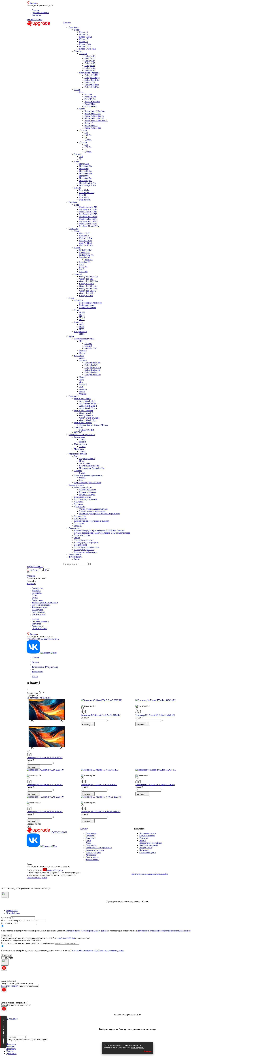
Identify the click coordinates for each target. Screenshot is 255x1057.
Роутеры (78, 526)
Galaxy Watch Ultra (87, 420)
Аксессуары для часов (84, 549)
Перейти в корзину (9, 986)
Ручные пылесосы (87, 492)
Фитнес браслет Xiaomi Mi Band (93, 425)
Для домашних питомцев (85, 499)
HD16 (82, 317)
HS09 (81, 329)
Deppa (82, 391)
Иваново (10, 1046)
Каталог (67, 23)
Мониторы (79, 449)
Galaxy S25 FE (91, 75)
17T (86, 145)
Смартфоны (74, 27)
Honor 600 (83, 176)
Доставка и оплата (40, 12)
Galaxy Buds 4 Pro (93, 375)
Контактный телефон (10, 920)
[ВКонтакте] (34, 653)
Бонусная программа (148, 845)
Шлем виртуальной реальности (88, 475)
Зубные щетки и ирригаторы (92, 511)
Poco (81, 92)
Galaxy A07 (90, 56)
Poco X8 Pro (90, 99)
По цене (46, 698)
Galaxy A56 (90, 68)
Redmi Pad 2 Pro (86, 255)
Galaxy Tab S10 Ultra (88, 281)
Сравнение (37, 626)
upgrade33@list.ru (34, 19)
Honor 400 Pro (85, 171)
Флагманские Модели (89, 73)
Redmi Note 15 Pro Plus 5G (96, 121)
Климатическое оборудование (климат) (91, 521)
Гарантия (143, 838)
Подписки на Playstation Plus (92, 468)
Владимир (11, 1044)
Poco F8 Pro (90, 104)
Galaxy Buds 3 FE (92, 370)
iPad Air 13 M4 (85, 240)
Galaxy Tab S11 (86, 279)
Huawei (77, 188)
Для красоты (79, 506)
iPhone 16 (83, 34)
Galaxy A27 (90, 61)
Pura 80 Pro (84, 197)
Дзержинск (11, 1053)
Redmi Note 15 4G (93, 113)
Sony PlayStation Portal (89, 466)
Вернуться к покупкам (29, 986)
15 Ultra (88, 140)
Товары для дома (76, 485)
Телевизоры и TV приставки (82, 434)
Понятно (147, 1051)
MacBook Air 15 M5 (88, 214)
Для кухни (79, 504)
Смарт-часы (74, 396)
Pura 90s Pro (84, 190)
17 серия (83, 142)
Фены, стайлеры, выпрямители (93, 509)
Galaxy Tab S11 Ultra (88, 276)
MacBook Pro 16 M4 (88, 219)
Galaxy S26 (90, 82)
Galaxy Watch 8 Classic (89, 418)
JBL (81, 341)
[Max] (54, 653)
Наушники (79, 355)
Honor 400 (83, 168)
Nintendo (78, 470)
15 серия (83, 130)
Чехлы (77, 537)
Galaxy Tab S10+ (86, 283)
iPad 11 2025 (84, 233)
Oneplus (77, 154)
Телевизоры (79, 437)
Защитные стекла (82, 535)
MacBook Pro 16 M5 (88, 224)
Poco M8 (88, 94)
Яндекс (82, 353)
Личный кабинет (39, 628)
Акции (142, 840)
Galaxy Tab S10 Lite (88, 286)
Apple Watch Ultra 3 (88, 408)
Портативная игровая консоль (87, 482)
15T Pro (88, 135)
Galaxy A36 (90, 63)
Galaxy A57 (90, 70)
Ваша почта (6, 923)
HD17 (82, 319)
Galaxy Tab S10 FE (87, 291)
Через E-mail (12, 910)
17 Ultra (88, 152)
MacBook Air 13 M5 (88, 212)
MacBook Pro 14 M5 (88, 221)
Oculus (82, 478)
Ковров (33, 3)
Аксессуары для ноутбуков (86, 542)
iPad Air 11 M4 (85, 238)
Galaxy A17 (90, 58)
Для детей (78, 502)
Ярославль (11, 1049)
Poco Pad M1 (85, 257)
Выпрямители (80, 331)
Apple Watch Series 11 (88, 403)
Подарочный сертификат (150, 843)
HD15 (82, 315)
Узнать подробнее (137, 1048)
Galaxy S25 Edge (92, 77)
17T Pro (88, 147)
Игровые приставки (78, 454)
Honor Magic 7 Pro (87, 183)
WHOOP (78, 432)
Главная (35, 10)
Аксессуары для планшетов (86, 547)
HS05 (81, 324)
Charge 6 (88, 346)
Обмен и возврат (147, 836)
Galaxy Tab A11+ (86, 293)
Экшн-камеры (75, 554)
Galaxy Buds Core (92, 363)
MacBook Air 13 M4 (88, 207)
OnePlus (82, 394)
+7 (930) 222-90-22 (35, 566)
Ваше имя (5, 918)
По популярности (35, 698)
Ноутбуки (73, 202)
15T (86, 133)
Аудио (71, 336)
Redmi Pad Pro (85, 250)
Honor (76, 161)
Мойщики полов (86, 305)
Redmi (82, 109)
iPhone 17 (83, 41)
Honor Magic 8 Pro (87, 185)
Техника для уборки (83, 487)
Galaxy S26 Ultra (92, 87)
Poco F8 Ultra (90, 106)
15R (81, 156)
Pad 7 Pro (83, 267)
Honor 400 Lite (85, 166)
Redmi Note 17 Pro (93, 128)
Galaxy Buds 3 (91, 365)
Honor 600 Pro (85, 178)
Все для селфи (80, 545)
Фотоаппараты (75, 557)
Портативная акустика (84, 339)
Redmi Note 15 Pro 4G (94, 116)
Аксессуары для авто (83, 540)
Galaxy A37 (90, 65)
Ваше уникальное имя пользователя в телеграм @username (27, 943)
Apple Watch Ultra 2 (88, 406)
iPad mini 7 (84, 236)
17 (86, 149)
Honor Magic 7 (85, 180)
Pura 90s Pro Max (86, 192)
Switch (82, 473)
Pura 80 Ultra (85, 200)
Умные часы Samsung (83, 410)
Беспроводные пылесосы (90, 303)
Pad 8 (81, 269)
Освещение (79, 523)
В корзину (31, 583)
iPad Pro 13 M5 (86, 245)
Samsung (78, 51)
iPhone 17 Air (85, 44)
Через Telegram (13, 913)
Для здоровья (80, 516)
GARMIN (78, 427)
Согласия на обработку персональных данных (87, 931)
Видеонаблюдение (82, 497)
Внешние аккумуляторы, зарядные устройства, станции (99, 530)
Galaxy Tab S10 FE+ (88, 288)
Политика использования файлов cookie (149, 874)
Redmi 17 (89, 123)
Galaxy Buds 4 (91, 372)
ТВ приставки (80, 444)
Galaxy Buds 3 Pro (93, 367)
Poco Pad (89, 260)
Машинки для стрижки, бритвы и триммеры (99, 514)
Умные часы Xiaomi (83, 422)
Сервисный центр (147, 852)
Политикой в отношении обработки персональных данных (164, 931)
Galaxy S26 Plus (92, 85)
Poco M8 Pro (90, 97)
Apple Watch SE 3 (87, 401)
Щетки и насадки (87, 494)
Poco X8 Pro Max (92, 101)
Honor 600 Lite (85, 173)
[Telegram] (46, 653)
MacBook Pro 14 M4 (88, 216)
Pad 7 (81, 264)
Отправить (6, 936)
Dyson (71, 298)
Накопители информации (85, 552)
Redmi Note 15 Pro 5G (94, 118)
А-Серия (83, 53)
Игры (81, 461)
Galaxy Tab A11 (86, 295)
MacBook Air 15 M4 (88, 209)
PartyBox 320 (90, 348)
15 (86, 137)
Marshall (83, 351)
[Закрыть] (4, 895)
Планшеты (73, 228)
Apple (76, 29)
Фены (76, 310)
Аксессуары (84, 463)
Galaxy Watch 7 (86, 413)
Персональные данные (37, 877)
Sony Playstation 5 (87, 458)
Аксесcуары (74, 528)
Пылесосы (78, 300)
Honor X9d (84, 164)
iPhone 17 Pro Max (87, 49)
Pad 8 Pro (83, 272)
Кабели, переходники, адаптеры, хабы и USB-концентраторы (102, 533)
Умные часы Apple (82, 399)
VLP (81, 387)
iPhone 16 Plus (85, 37)
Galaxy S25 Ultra (92, 80)
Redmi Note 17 (91, 125)
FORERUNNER (86, 430)
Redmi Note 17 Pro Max (95, 111)
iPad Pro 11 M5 (85, 243)
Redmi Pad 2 (84, 252)
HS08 (81, 327)
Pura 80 (82, 195)
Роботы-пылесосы (87, 307)
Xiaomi (77, 89)
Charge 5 (88, 343)
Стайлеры (78, 322)
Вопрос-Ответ (145, 848)
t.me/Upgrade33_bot (66, 938)
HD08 (82, 312)
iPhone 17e (84, 39)
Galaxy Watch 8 (86, 415)
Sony (81, 379)
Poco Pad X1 (84, 262)
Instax (76, 559)
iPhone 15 (83, 32)
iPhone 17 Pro (85, 46)
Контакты (36, 15)
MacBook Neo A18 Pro (89, 226)
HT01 (81, 334)
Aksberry (83, 389)
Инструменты (80, 518)
